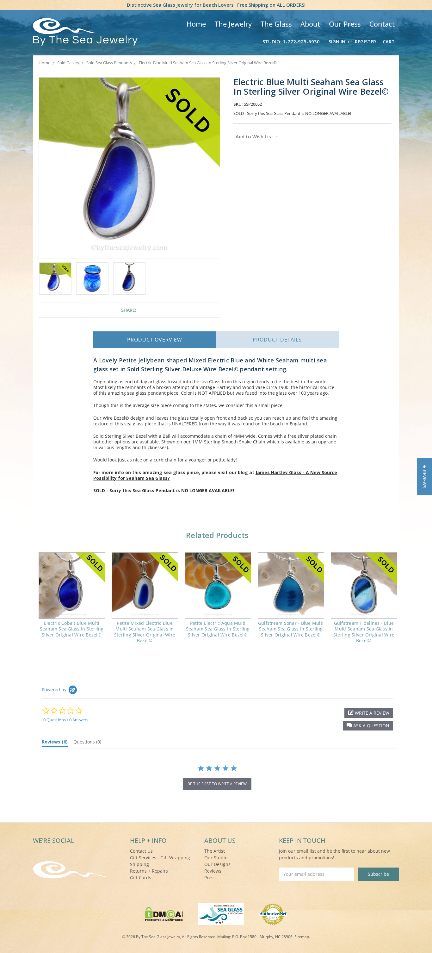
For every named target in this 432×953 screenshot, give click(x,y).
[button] (368, 725)
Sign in (337, 41)
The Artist (214, 851)
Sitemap (301, 936)
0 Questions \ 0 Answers (65, 720)
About (310, 23)
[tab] (55, 743)
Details (277, 339)
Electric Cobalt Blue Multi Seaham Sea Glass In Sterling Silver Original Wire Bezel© (72, 628)
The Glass (276, 23)
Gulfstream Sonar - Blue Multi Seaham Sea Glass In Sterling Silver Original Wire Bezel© (291, 628)
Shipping (139, 864)
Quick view (71, 585)
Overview (154, 339)
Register (365, 41)
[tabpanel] (71, 599)
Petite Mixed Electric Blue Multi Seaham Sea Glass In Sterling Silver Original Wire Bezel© (144, 631)
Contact (382, 23)
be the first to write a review (217, 784)
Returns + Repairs (149, 871)
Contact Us (141, 851)
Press (210, 878)
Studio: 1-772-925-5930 (291, 41)
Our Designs (217, 864)
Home (196, 23)
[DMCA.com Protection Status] (164, 914)
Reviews (212, 871)
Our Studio (215, 858)
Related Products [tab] (217, 535)
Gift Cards (140, 878)
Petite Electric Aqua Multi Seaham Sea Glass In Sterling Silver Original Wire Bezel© (218, 628)
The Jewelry (233, 23)
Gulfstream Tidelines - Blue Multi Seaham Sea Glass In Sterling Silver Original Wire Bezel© (363, 631)
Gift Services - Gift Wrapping (160, 858)
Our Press (345, 23)
